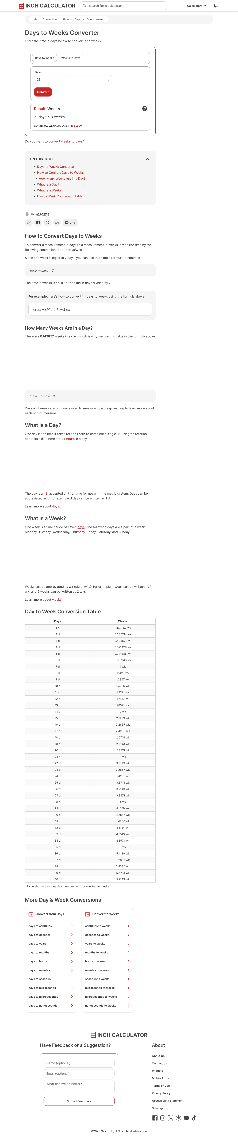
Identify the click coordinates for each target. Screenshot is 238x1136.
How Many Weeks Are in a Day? (62, 178)
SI (46, 493)
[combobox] (128, 6)
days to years (38, 943)
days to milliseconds (42, 987)
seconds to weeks (97, 979)
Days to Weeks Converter (56, 166)
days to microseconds (43, 996)
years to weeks (95, 943)
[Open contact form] (144, 108)
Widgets (157, 1070)
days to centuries (40, 926)
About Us (158, 1056)
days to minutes (39, 970)
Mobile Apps (160, 1078)
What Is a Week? (49, 190)
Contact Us (159, 1063)
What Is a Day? (48, 184)
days (55, 506)
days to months (39, 952)
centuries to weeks (97, 926)
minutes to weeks (97, 970)
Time (66, 19)
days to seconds (40, 979)
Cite (72, 222)
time (100, 408)
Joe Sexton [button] (42, 213)
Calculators (194, 5)
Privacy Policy (161, 1093)
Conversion (50, 19)
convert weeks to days (65, 141)
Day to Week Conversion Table (59, 196)
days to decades (40, 935)
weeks (57, 599)
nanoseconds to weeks (100, 1005)
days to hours (38, 961)
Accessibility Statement (167, 1100)
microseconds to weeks (101, 996)
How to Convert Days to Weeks (60, 172)
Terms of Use (161, 1085)
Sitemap (157, 1108)
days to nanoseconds (43, 1005)
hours (70, 439)
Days (77, 19)
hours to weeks (95, 961)
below (78, 125)
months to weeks (96, 952)
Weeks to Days (70, 58)
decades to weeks (97, 935)
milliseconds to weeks (100, 987)
